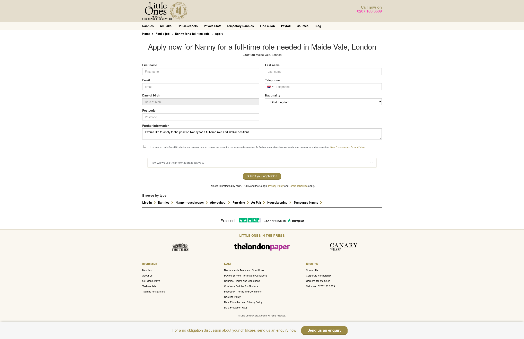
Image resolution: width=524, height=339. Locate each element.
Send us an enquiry (324, 330)
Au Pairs (166, 26)
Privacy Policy (276, 185)
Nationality (272, 95)
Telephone (272, 80)
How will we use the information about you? (177, 162)
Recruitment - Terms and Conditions (244, 270)
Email (146, 80)
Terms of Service (298, 185)
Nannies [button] (164, 202)
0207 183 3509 (369, 11)
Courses (302, 26)
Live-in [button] (147, 202)
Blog (318, 26)
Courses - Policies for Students (241, 286)
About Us (147, 275)
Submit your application (262, 176)
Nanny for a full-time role (192, 34)
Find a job (163, 34)
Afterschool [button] (218, 202)
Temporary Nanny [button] (306, 202)
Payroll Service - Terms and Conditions (245, 275)
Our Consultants (151, 280)
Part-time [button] (239, 202)
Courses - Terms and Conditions (242, 280)
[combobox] (270, 86)
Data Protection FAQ (235, 307)
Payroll (286, 26)
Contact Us (312, 270)
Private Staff (212, 26)
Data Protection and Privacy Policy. (347, 147)
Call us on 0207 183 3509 (320, 286)
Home (146, 34)
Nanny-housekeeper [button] (190, 202)
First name (149, 65)
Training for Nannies (153, 291)
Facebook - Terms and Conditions (243, 291)
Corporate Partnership (318, 275)
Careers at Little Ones (318, 280)
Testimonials (149, 286)
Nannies (148, 26)
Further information (155, 126)
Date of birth (151, 95)
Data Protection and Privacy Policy (243, 302)
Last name (272, 65)
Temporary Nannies (240, 26)
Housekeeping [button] (277, 202)
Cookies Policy (232, 296)
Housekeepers (188, 26)
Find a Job (267, 26)
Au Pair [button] (256, 202)
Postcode (149, 110)
